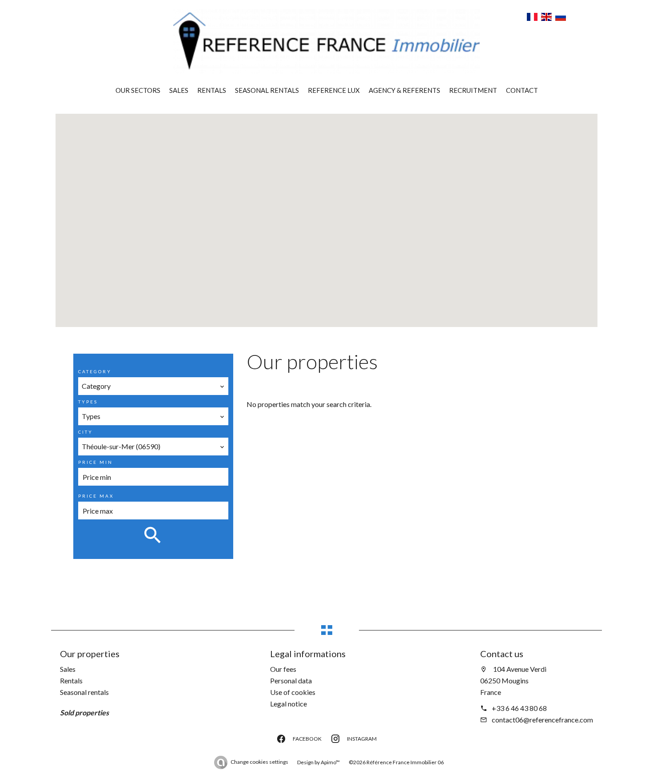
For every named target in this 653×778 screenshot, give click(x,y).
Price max (96, 496)
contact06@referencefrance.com (542, 719)
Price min (95, 462)
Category (94, 371)
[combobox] (153, 386)
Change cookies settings (259, 761)
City (85, 432)
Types (88, 401)
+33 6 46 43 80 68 (519, 708)
